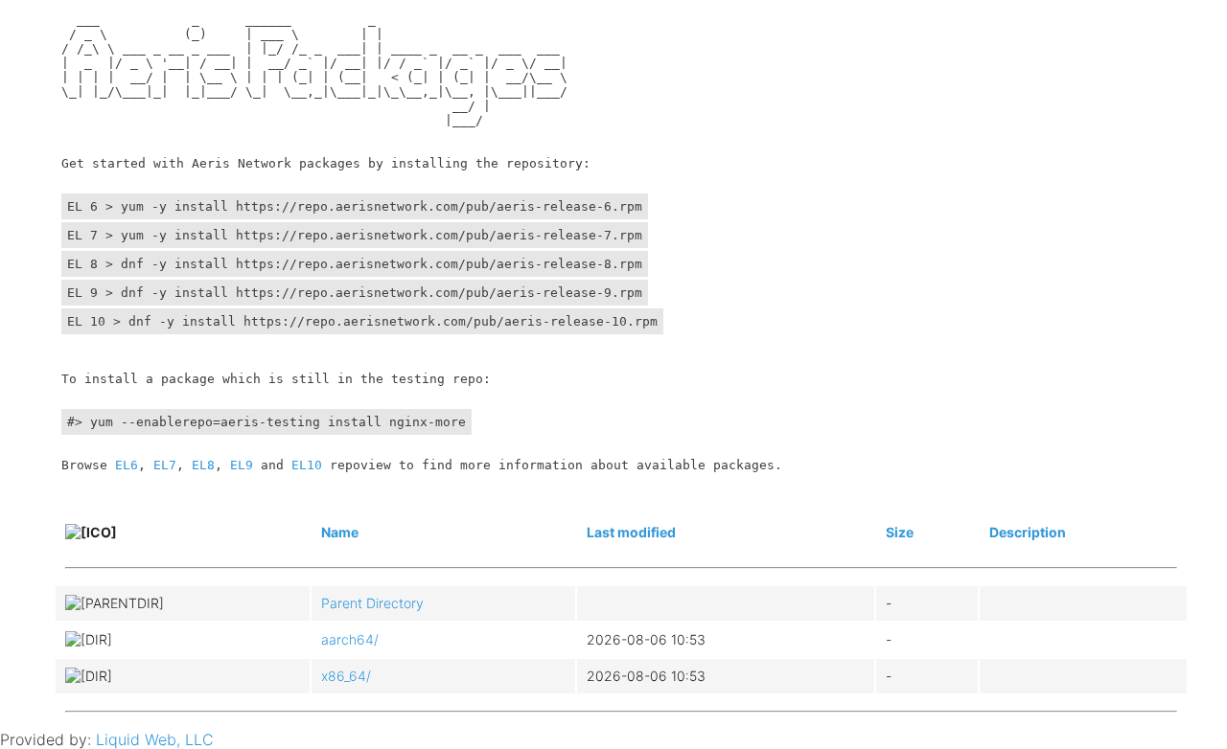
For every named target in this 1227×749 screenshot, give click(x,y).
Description (1027, 532)
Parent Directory (372, 603)
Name (340, 532)
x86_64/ (346, 676)
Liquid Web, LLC (155, 739)
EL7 (164, 465)
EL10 (306, 465)
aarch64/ (350, 639)
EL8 (203, 465)
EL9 (241, 465)
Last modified (631, 532)
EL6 (126, 465)
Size (900, 532)
